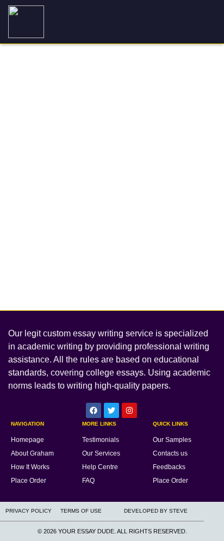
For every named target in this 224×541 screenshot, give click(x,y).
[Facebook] (93, 410)
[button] (211, 22)
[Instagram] (129, 410)
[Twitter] (111, 410)
